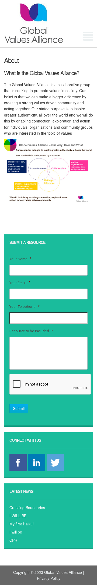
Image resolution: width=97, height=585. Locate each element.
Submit (19, 408)
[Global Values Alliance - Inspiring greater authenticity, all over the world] (48, 23)
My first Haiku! (21, 523)
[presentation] (50, 384)
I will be (15, 532)
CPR (13, 540)
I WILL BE (17, 515)
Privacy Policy (48, 578)
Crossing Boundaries (27, 507)
